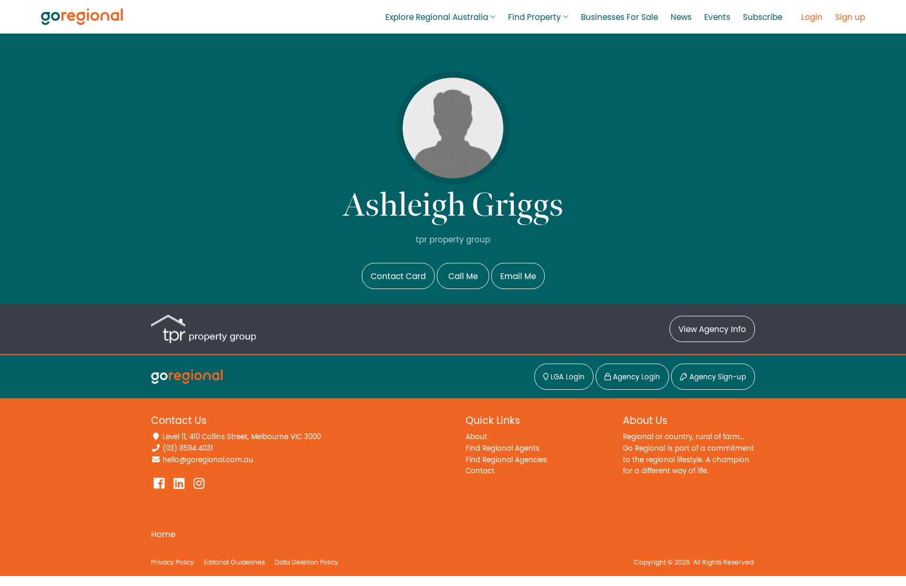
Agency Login (635, 377)
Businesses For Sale (619, 17)
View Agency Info (712, 329)
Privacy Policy (172, 562)
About (476, 437)
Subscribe (762, 17)
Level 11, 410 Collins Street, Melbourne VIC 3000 (242, 437)
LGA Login (566, 377)
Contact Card (398, 276)
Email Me (518, 276)
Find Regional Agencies (506, 460)
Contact (480, 471)
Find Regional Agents (503, 448)
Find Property (534, 17)
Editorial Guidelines (234, 562)
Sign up (850, 17)
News (681, 17)
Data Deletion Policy (306, 562)
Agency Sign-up (716, 377)
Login (812, 17)
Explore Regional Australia (436, 17)
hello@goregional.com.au (208, 460)
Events (717, 17)
